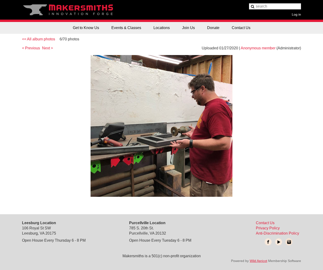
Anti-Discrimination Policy (277, 233)
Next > (47, 48)
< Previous (31, 48)
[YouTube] (278, 241)
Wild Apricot (258, 261)
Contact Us (265, 223)
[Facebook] (268, 241)
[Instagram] (288, 241)
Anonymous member (258, 48)
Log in (296, 14)
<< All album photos (38, 39)
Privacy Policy (268, 228)
